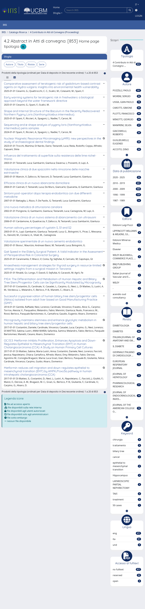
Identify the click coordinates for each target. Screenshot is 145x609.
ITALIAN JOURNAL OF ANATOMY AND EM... (126, 339)
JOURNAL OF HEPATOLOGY (126, 375)
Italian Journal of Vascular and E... (126, 275)
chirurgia (126, 439)
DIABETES (126, 331)
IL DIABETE (126, 346)
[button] (127, 155)
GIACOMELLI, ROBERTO (126, 132)
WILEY (126, 282)
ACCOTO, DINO (126, 149)
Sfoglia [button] (56, 13)
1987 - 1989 (126, 200)
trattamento (126, 445)
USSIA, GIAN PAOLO (126, 102)
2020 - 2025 (126, 177)
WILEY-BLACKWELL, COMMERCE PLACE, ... (126, 256)
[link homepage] (10, 10)
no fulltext (126, 569)
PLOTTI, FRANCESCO (126, 113)
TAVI (126, 493)
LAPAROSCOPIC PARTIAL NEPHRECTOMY (126, 484)
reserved (126, 575)
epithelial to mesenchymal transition (126, 466)
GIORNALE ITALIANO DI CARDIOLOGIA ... (126, 354)
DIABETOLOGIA (126, 325)
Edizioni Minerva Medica (126, 242)
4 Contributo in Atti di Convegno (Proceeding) (54, 32)
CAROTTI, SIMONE (126, 107)
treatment (126, 499)
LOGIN (138, 15)
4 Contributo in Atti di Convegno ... (126, 64)
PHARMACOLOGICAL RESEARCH (126, 385)
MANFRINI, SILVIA (126, 125)
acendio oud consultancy (126, 296)
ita (126, 539)
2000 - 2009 (126, 188)
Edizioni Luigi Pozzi (126, 225)
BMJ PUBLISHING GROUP (126, 266)
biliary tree (126, 451)
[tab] (7, 77)
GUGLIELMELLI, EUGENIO (126, 142)
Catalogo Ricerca (18, 32)
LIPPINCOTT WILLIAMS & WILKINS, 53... (126, 232)
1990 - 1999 (126, 194)
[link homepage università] (35, 10)
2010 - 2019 (126, 183)
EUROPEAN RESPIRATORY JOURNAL (126, 365)
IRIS (4, 32)
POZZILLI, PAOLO (126, 90)
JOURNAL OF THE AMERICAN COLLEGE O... (126, 408)
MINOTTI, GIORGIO (126, 119)
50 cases (126, 505)
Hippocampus (126, 475)
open (126, 581)
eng (126, 533)
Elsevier (126, 249)
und (126, 544)
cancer (126, 457)
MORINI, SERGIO (126, 96)
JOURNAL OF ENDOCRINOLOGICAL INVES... (126, 396)
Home (56, 7)
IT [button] (136, 4)
